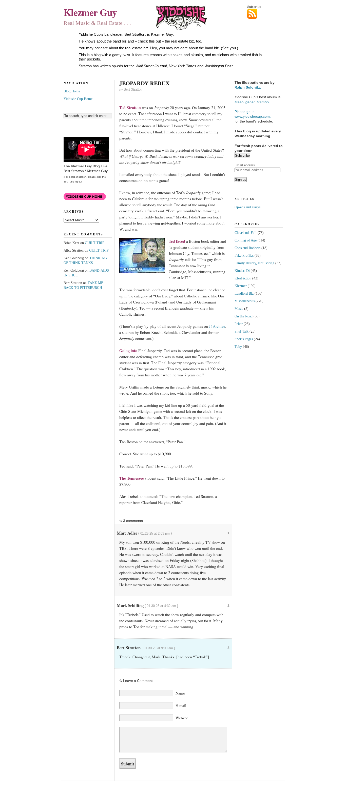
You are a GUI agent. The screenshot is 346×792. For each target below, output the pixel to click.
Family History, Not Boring (254, 263)
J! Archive (217, 326)
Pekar (239, 324)
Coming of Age (246, 240)
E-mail (181, 705)
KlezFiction (243, 278)
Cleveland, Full (246, 233)
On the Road (244, 316)
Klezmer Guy (90, 12)
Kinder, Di (242, 271)
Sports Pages (244, 339)
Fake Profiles (244, 255)
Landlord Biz (244, 293)
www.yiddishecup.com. (253, 116)
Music (239, 309)
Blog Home (72, 91)
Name (180, 693)
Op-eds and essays (247, 207)
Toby (238, 346)
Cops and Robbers (247, 248)
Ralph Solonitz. (248, 87)
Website (182, 717)
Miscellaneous (245, 301)
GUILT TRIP (94, 243)
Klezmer (241, 286)
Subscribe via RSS (265, 14)
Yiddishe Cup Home (78, 99)
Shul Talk (241, 331)
